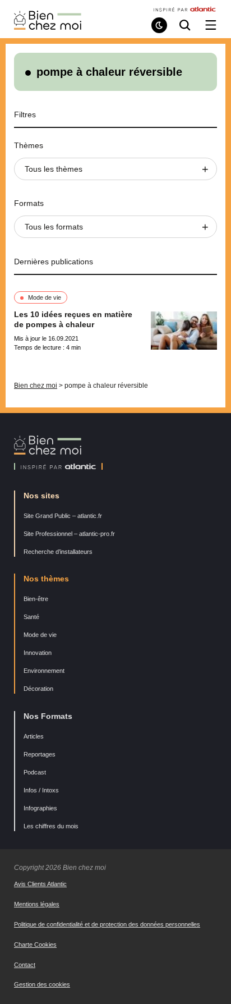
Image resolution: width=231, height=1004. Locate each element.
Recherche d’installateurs (58, 551)
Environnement (44, 670)
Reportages (40, 754)
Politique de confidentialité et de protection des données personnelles (107, 924)
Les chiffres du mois (51, 826)
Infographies (40, 808)
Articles (34, 736)
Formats (29, 203)
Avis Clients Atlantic (40, 884)
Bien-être (36, 598)
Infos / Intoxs (41, 790)
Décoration (38, 688)
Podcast (35, 772)
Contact (24, 964)
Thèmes (28, 145)
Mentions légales (36, 904)
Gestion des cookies (42, 984)
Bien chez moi (35, 385)
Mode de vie (44, 297)
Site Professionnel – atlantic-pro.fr (69, 533)
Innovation (38, 652)
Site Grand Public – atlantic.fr (63, 515)
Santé (31, 616)
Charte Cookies (35, 944)
